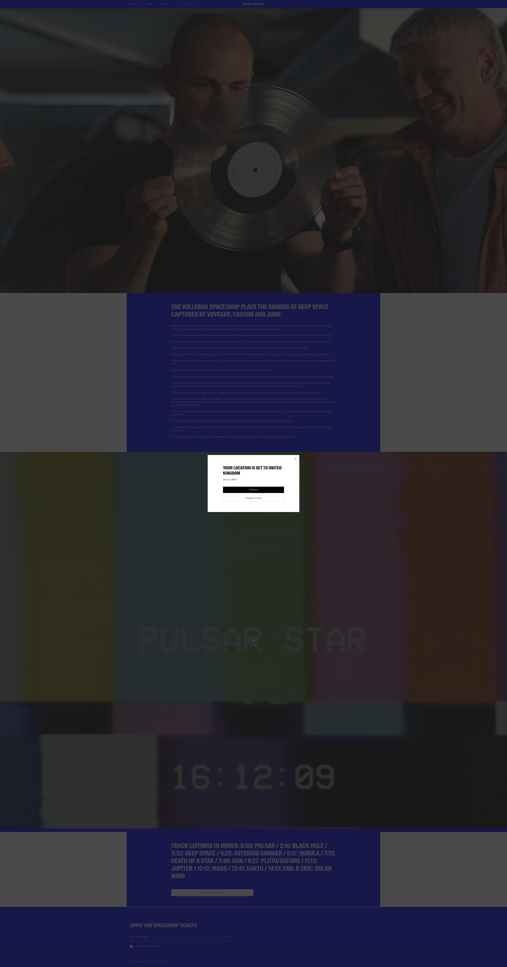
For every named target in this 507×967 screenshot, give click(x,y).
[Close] (295, 458)
